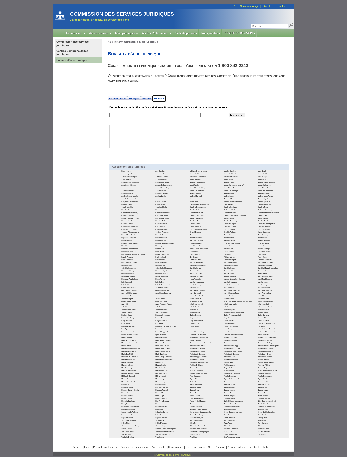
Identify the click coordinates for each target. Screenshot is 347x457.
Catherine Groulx (161, 215)
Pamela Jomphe (229, 396)
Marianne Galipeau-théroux (131, 343)
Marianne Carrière (230, 340)
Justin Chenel (126, 312)
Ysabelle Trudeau (127, 437)
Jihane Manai (160, 299)
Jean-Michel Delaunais (232, 290)
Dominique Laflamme (129, 243)
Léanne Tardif (160, 329)
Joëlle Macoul (229, 299)
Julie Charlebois (263, 304)
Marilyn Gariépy (127, 362)
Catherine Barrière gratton (267, 210)
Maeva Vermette (263, 335)
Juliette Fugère (229, 310)
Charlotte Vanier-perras (266, 224)
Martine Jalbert (127, 365)
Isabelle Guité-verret (162, 285)
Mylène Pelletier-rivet (231, 379)
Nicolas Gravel (263, 390)
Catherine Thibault (162, 218)
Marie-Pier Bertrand (265, 357)
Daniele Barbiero (230, 235)
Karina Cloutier (195, 315)
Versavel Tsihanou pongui (199, 432)
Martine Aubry (229, 362)
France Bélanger (230, 260)
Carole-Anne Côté (264, 204)
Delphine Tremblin (196, 240)
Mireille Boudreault (265, 376)
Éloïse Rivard (228, 249)
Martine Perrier (160, 365)
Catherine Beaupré (196, 213)
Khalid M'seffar (263, 321)
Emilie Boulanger (264, 249)
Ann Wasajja (194, 185)
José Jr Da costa (196, 301)
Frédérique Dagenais (265, 262)
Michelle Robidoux (264, 373)
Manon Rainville (161, 337)
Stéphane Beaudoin (128, 420)
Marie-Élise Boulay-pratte (233, 351)
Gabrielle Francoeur (128, 268)
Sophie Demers (161, 418)
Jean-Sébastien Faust (231, 293)
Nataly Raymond (196, 384)
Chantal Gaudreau (128, 221)
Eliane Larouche (195, 243)
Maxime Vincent (195, 368)
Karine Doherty (263, 315)
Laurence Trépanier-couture (165, 326)
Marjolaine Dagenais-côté (199, 362)
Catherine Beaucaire (162, 213)
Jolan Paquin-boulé (128, 301)
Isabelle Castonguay (197, 282)
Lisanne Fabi (194, 329)
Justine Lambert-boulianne (234, 312)
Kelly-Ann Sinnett (196, 321)
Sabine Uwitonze (196, 407)
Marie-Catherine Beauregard (268, 346)
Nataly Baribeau (161, 384)
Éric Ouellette (194, 254)
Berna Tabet (194, 202)
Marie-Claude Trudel (197, 351)
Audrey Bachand (230, 193)
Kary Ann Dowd (195, 318)
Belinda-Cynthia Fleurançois (268, 199)
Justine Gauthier (161, 312)
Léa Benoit (262, 326)
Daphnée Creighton (128, 238)
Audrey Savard (229, 196)
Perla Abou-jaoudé (196, 398)
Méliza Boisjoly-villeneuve (267, 370)
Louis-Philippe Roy (197, 332)
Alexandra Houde (230, 174)
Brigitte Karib (126, 204)
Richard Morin (195, 404)
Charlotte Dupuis (230, 224)
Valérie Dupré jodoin (231, 426)
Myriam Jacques (161, 382)
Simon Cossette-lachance (233, 412)
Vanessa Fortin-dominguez (165, 429)
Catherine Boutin (230, 213)
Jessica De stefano (230, 296)
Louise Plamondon (128, 332)
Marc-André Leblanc (162, 340)
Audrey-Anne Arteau (265, 196)
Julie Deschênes (161, 307)
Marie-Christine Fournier (130, 348)
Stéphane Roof (161, 420)
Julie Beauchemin (230, 304)
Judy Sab (124, 304)
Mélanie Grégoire (161, 370)
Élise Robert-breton (197, 246)
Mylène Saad (262, 379)
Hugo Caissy (160, 279)
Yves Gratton (160, 437)
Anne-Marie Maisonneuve (267, 188)
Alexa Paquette (127, 174)
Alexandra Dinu (161, 174)
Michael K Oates (161, 373)
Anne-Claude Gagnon (163, 188)
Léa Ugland (125, 329)
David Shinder (126, 240)
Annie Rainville (160, 191)
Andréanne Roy (229, 182)
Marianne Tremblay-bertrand (200, 343)
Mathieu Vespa (229, 365)
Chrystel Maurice (161, 229)
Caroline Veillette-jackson (199, 210)
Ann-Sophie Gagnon (129, 193)
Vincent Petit (126, 434)
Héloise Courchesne (265, 276)
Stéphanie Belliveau (197, 420)
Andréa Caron (263, 179)
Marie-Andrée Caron (197, 346)
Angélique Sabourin (128, 185)
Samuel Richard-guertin (198, 409)
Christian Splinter (264, 226)
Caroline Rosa (263, 207)
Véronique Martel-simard (164, 432)
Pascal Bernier (263, 396)
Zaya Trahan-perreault (232, 437)
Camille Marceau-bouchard (199, 204)
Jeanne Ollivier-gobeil (129, 293)
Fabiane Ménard (229, 257)
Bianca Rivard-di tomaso (233, 202)
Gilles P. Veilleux (229, 273)
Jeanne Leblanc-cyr (265, 290)
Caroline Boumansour (198, 207)
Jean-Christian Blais (162, 290)
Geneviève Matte (161, 273)
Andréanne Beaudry (162, 182)
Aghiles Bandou (230, 171)
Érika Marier (262, 254)
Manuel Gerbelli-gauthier (199, 337)
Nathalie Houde (127, 387)
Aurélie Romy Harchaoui (130, 199)
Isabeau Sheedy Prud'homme (234, 279)
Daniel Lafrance (161, 235)
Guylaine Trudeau (196, 276)
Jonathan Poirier (161, 301)
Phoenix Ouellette (128, 401)
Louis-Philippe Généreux (164, 332)
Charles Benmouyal (231, 221)
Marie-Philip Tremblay (163, 357)
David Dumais (229, 238)
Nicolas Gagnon (229, 390)
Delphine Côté (160, 240)
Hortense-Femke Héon (129, 279)
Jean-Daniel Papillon (197, 290)
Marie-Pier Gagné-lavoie (164, 359)
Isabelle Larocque (196, 285)
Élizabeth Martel (263, 246)
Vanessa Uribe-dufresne (198, 429)
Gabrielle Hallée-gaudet (163, 268)
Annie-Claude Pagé (231, 191)
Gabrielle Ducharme (265, 265)
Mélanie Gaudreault (128, 370)
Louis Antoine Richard (266, 329)
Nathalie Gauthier (264, 384)
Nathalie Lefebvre (161, 387)
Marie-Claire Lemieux (197, 348)
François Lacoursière (129, 262)
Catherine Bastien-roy (129, 213)
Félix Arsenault (127, 260)
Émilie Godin (194, 251)
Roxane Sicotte (161, 407)
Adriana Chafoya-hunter (199, 171)
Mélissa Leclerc (229, 370)
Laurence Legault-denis (266, 323)
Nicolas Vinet (126, 393)
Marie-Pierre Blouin (197, 359)
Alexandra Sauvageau (129, 177)
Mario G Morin (160, 362)
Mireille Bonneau (230, 376)
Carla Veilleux (228, 204)
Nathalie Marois (229, 387)
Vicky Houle (228, 432)
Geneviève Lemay (264, 271)
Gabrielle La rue (195, 268)
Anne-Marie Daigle (230, 188)
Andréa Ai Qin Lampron (130, 182)
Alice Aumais (126, 179)
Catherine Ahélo (230, 210)
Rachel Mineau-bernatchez (233, 401)
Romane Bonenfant (231, 404)
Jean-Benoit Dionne (128, 290)
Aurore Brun (160, 199)
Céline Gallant (263, 218)
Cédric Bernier (229, 218)
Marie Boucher (229, 343)
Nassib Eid (125, 384)
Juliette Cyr (194, 310)
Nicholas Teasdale (161, 390)
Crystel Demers (195, 232)
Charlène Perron (196, 221)
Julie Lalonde (194, 307)
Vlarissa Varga (195, 434)
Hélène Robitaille (230, 276)
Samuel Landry (160, 409)
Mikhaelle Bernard (128, 376)
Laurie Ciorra (194, 326)
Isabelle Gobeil (126, 285)
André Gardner (195, 179)
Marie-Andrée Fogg (231, 346)
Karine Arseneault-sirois (232, 315)
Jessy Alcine (262, 296)
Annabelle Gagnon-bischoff (234, 185)
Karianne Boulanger (162, 315)
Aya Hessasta (194, 199)
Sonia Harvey (228, 415)
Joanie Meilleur (195, 299)
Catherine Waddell (196, 218)
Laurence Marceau (128, 326)
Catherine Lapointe (197, 215)
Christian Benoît (230, 226)
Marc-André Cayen (230, 337)
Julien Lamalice (161, 310)
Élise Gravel (125, 246)
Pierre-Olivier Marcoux (198, 401)
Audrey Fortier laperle (129, 196)
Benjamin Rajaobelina (129, 202)
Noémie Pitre (262, 393)
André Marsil (228, 179)
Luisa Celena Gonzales (129, 335)
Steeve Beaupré (229, 418)
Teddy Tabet (228, 423)
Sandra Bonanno (230, 409)
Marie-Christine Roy (162, 348)
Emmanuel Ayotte (264, 251)
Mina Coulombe (195, 376)
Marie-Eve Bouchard (265, 351)
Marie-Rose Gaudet (231, 359)
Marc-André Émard (128, 340)
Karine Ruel (159, 318)
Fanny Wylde (262, 257)
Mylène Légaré (160, 379)
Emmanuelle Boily (162, 254)
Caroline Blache (161, 207)
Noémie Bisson (229, 393)
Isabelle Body (160, 282)
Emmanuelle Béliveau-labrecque (133, 254)
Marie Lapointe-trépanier (267, 343)
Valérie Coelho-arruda (198, 426)
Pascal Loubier (126, 398)
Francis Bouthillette (265, 260)
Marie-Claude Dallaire (265, 348)
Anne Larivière (126, 188)
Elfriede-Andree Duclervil (164, 243)
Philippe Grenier (229, 398)
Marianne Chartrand (265, 340)
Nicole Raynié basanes (198, 393)
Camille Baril (160, 204)
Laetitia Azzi (194, 323)
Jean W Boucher (264, 287)
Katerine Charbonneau (266, 318)
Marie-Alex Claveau (162, 346)
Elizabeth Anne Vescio (129, 249)
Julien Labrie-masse (128, 310)
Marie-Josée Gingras (197, 354)
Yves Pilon (193, 437)
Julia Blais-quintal (196, 304)
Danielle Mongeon (264, 235)
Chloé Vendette (195, 226)
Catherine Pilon (263, 215)
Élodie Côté (159, 249)
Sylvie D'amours (161, 423)
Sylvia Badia (262, 420)
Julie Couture (126, 307)
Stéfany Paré (262, 418)
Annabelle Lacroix (264, 185)
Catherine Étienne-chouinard (268, 213)
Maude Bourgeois (128, 368)
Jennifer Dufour (127, 296)
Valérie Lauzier (126, 429)
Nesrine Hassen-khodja (130, 390)
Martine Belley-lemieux (266, 362)
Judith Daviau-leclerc (265, 301)
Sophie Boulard (127, 418)
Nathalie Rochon (264, 387)
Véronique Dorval (127, 432)
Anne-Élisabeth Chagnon (199, 188)
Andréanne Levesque (197, 182)
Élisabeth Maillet (264, 243)
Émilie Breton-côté (128, 251)
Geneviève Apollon (162, 271)
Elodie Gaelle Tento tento (199, 249)
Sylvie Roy (193, 423)
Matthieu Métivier (264, 365)
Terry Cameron (263, 423)
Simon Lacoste (127, 415)
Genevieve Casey (127, 271)
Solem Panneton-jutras (198, 415)
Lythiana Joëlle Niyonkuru (233, 335)
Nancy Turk (228, 382)
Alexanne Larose (161, 177)
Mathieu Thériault (196, 365)
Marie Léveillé (126, 346)
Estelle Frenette (127, 257)
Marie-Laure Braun (264, 354)
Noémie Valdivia (127, 396)
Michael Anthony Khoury (130, 373)
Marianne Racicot (161, 343)
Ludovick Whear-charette (267, 332)
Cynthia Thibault (230, 232)
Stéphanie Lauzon (230, 420)
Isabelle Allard (126, 282)
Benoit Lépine (160, 202)
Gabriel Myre (160, 265)
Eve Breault (194, 257)
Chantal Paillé (160, 221)
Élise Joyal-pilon (161, 246)
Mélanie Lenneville (196, 370)
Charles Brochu (263, 221)
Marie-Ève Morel (161, 354)
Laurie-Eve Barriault (231, 326)
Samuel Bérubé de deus (266, 407)
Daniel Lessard (195, 235)
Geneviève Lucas (127, 273)
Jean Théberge (229, 287)
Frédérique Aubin (230, 262)
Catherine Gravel (127, 215)
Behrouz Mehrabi (230, 199)
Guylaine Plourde (161, 276)
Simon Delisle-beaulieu (266, 412)
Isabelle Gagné (263, 282)
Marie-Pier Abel (229, 357)
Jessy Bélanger (127, 299)
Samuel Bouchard (128, 409)
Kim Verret (159, 323)
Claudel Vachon (229, 229)
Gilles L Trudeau (196, 273)
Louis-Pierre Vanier (231, 332)
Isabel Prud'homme (265, 279)
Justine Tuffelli (263, 312)
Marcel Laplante (195, 340)
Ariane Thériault (195, 193)
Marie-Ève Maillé (127, 354)
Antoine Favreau (161, 193)
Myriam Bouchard (128, 382)
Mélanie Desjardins (264, 368)
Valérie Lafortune (264, 426)
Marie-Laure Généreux (129, 357)
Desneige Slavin (229, 240)
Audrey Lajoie (160, 196)
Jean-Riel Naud (195, 293)
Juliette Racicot (263, 310)
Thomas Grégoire (161, 426)
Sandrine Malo (263, 409)
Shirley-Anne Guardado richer (201, 412)
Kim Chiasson (126, 323)
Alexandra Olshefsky (265, 174)
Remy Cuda (125, 404)
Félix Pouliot (160, 260)
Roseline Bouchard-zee (130, 407)
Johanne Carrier (263, 299)
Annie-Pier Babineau (265, 191)
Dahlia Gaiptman (264, 232)
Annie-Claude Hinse (197, 191)
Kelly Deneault (126, 321)
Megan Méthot (229, 368)
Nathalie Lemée (195, 387)
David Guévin (262, 238)
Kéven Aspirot (229, 321)
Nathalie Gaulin (229, 384)
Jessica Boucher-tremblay (199, 296)
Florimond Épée (195, 260)
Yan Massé (261, 434)
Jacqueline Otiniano (162, 287)
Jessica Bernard (161, 296)
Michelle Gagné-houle (232, 373)
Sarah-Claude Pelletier (129, 412)
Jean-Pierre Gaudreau (163, 293)
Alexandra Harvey (196, 174)
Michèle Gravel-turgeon (198, 373)
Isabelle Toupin (263, 285)
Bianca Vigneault (264, 202)
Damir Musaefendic (128, 235)
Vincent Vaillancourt (162, 434)
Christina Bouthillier (129, 229)
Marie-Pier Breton (128, 359)
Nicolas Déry (194, 390)
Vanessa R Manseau (231, 429)
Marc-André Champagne (267, 337)
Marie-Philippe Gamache (198, 357)
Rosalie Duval (263, 404)
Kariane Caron (126, 315)
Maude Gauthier (161, 368)
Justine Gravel (195, 312)
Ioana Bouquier (195, 279)
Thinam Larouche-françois (131, 426)
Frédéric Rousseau (196, 262)
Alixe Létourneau (161, 179)
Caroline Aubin (127, 207)
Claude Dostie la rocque (198, 229)
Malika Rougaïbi (127, 337)
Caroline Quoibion (230, 207)
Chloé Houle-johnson (129, 226)
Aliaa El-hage (262, 177)
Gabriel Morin (126, 265)
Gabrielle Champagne (197, 265)
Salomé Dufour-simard (232, 407)
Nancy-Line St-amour (266, 382)
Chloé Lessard (160, 226)
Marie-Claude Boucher (232, 348)
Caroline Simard (127, 210)
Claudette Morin (264, 229)
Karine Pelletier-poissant (130, 318)
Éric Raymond (229, 254)
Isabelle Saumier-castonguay (234, 285)
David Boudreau (196, 238)
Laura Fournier (229, 323)
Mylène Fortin (126, 379)
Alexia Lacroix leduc (231, 177)
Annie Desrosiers (127, 191)
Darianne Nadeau (161, 238)
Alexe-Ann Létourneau (198, 177)
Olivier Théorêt (195, 396)
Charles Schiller (161, 224)
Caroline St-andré (161, 210)
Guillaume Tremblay (128, 276)
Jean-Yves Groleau (264, 293)
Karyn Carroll (126, 171)
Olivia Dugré (159, 396)
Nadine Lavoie (195, 382)
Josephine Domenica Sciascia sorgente (238, 301)
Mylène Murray (195, 379)
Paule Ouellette (160, 398)
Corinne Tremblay (162, 232)
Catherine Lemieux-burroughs (235, 215)
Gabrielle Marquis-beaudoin (268, 268)
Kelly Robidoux (161, 321)
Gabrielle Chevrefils (231, 265)
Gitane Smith (262, 273)
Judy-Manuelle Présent (163, 304)
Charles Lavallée (127, 224)
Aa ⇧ (266, 6)
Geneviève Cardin (230, 271)
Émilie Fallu (159, 251)
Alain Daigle (262, 171)
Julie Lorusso (229, 307)
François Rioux (161, 262)
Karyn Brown (228, 318)
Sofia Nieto (159, 415)
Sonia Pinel (262, 415)
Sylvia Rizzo (125, 423)
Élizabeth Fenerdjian (231, 246)
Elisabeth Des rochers (232, 243)
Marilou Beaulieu (264, 359)
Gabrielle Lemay (229, 268)
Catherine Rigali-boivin (130, 218)
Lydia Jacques (160, 335)
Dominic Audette (264, 240)
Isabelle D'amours (230, 282)
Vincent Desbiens (264, 432)
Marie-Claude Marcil (128, 351)
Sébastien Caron (161, 412)
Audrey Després (263, 193)
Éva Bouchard (160, 257)
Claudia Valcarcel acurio (130, 232)
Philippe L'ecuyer (264, 398)
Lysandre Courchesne (198, 335)
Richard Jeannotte (162, 404)
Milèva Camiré (160, 376)
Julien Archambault (265, 307)
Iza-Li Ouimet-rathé (128, 287)
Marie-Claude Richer (162, 351)
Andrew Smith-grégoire (266, 182)
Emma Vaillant (229, 251)
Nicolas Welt (160, 393)
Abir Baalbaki (160, 171)
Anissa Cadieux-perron (163, 185)
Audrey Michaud (196, 196)
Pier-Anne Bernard (162, 401)
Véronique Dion (263, 429)
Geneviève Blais (195, 271)
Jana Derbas (194, 287)
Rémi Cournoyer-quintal (267, 401)
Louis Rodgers (229, 329)
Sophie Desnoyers (196, 418)
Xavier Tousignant (230, 434)
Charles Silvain (195, 224)
